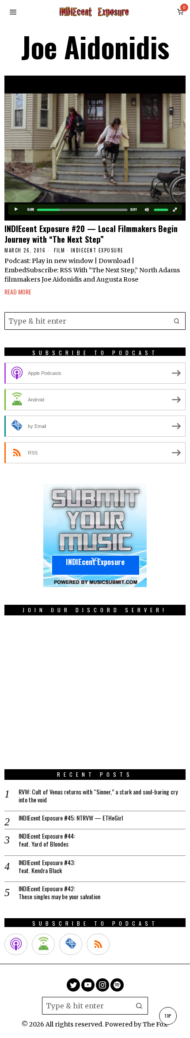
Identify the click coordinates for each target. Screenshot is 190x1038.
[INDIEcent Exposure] (95, 535)
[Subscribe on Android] (43, 944)
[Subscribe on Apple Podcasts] (15, 944)
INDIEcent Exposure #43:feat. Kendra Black (47, 866)
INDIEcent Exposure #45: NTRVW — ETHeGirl (71, 818)
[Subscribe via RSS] (98, 944)
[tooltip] (73, 985)
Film (59, 250)
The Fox (155, 1024)
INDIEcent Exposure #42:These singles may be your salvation (59, 893)
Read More (17, 291)
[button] (177, 321)
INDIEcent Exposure (97, 250)
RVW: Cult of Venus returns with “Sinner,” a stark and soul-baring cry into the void (98, 796)
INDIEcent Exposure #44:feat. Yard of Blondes (47, 840)
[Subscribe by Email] (70, 944)
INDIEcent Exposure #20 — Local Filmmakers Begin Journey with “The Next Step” (91, 233)
